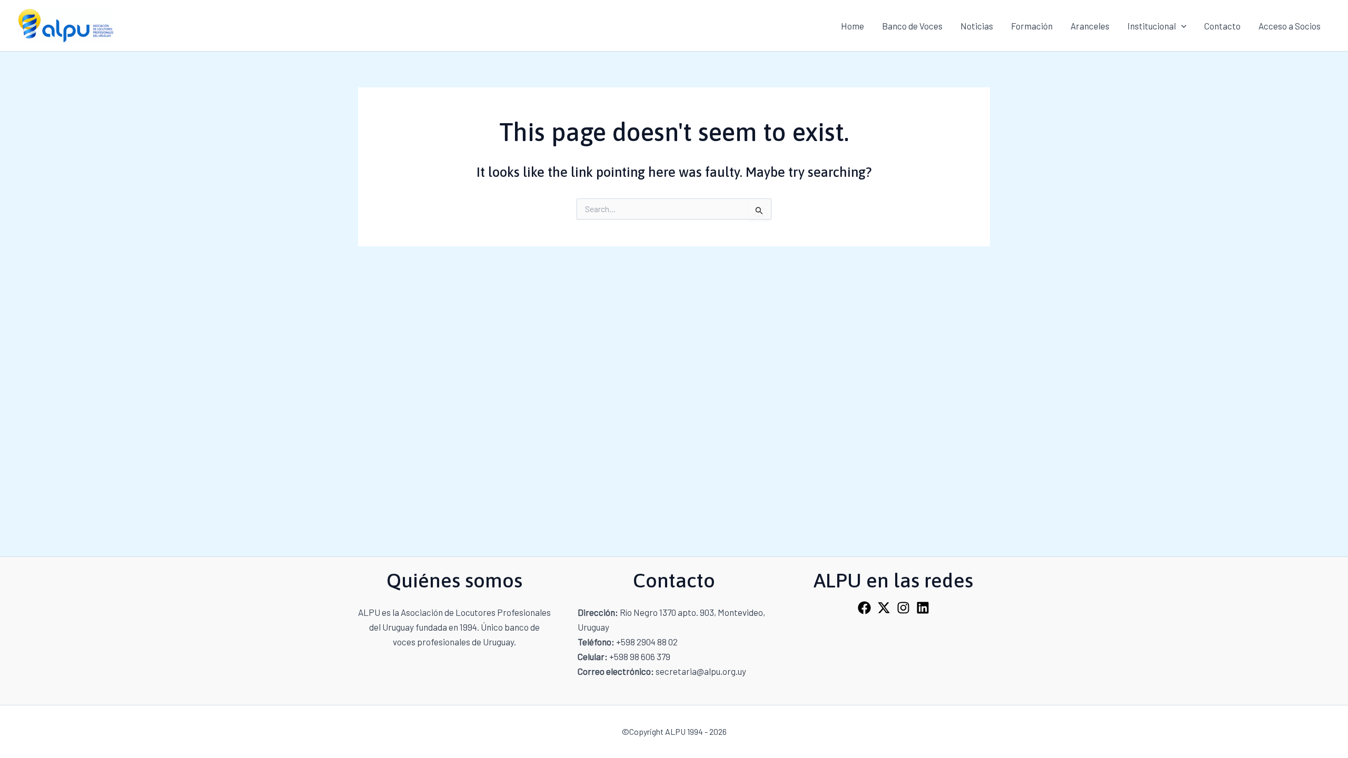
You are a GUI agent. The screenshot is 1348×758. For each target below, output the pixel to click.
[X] (883, 607)
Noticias (976, 26)
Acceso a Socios (1289, 26)
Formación (1032, 26)
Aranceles (1090, 26)
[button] (1181, 26)
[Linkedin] (922, 607)
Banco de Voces (912, 26)
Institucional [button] (1151, 26)
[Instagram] (903, 607)
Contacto (1222, 26)
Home (852, 26)
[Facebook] (864, 607)
